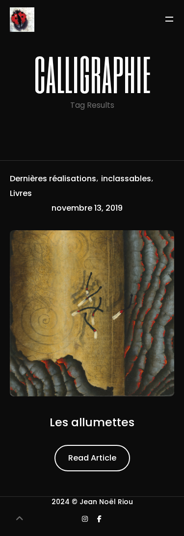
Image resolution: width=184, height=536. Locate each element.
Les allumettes (92, 422)
